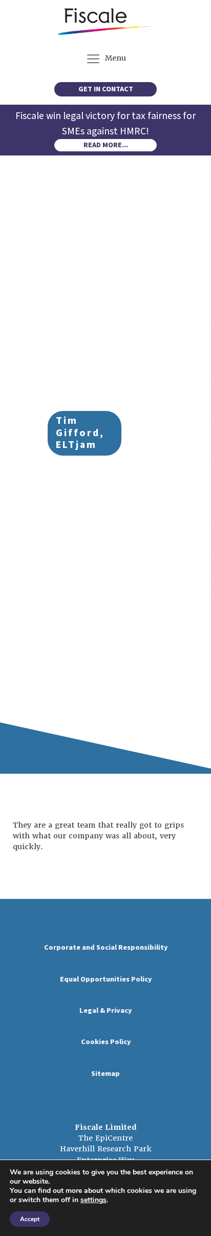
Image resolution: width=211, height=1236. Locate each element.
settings (93, 1200)
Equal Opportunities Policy (106, 979)
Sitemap (105, 1073)
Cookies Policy (106, 1041)
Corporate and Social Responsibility (105, 947)
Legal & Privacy (105, 1010)
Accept (29, 1219)
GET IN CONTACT (105, 89)
